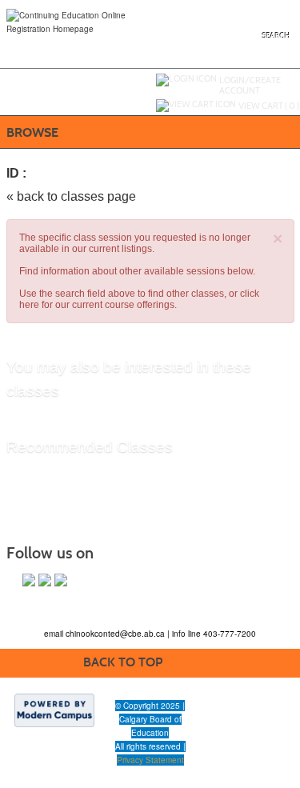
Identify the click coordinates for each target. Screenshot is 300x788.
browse (32, 132)
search (276, 35)
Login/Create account (250, 85)
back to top (122, 662)
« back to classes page (71, 196)
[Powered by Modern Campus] (54, 709)
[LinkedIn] (60, 580)
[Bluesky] (44, 580)
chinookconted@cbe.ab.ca (116, 633)
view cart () (268, 105)
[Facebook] (28, 580)
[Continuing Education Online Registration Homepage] (87, 20)
